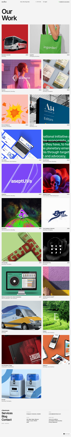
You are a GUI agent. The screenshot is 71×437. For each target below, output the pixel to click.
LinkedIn (39, 414)
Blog (4, 416)
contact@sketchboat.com (55, 414)
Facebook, (34, 414)
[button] (28, 1)
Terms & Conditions (53, 419)
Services (7, 413)
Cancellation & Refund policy (55, 420)
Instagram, (28, 414)
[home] (4, 2)
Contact (6, 419)
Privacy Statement (53, 422)
